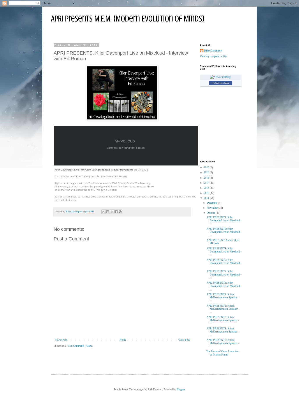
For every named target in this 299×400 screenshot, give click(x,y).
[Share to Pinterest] (120, 212)
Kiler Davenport (123, 169)
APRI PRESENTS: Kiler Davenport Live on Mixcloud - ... (223, 220)
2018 (207, 177)
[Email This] (103, 212)
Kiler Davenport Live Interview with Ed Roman (82, 169)
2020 (207, 167)
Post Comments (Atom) (80, 345)
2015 (207, 193)
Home (123, 339)
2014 (207, 198)
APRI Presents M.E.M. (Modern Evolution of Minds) (128, 18)
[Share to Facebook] (116, 212)
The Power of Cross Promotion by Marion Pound (222, 353)
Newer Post (61, 339)
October (211, 212)
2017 (207, 182)
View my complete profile (213, 56)
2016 (207, 187)
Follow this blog (221, 83)
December (212, 202)
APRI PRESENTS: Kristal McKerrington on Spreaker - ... (222, 297)
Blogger (181, 389)
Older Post (184, 339)
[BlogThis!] (108, 212)
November (212, 207)
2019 (207, 172)
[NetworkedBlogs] (220, 76)
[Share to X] (112, 212)
